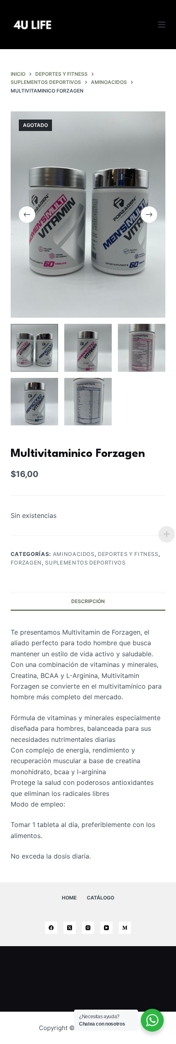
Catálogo (100, 898)
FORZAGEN (26, 562)
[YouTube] (106, 928)
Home (69, 898)
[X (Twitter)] (69, 928)
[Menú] (161, 24)
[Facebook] (51, 928)
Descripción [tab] (88, 601)
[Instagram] (88, 928)
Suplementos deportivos (85, 562)
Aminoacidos (74, 554)
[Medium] (125, 928)
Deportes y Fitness (128, 554)
